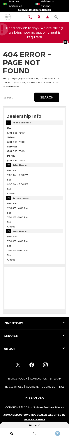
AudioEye (32, 386)
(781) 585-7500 (16, 132)
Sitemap (55, 378)
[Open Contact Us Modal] (34, 433)
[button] (65, 42)
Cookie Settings (53, 386)
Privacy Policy (17, 378)
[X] (18, 365)
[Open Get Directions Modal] (39, 17)
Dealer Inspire (34, 419)
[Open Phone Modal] (30, 17)
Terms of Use (13, 386)
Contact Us (38, 378)
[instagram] (45, 365)
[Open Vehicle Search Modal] (56, 17)
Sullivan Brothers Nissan (48, 407)
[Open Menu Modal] (64, 17)
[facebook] (32, 365)
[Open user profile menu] (47, 17)
